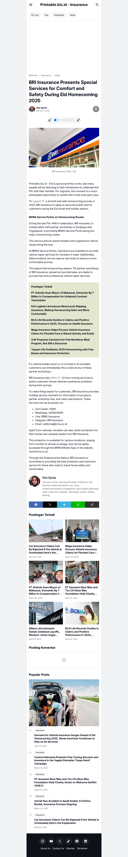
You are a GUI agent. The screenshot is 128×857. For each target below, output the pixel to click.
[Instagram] (42, 841)
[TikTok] (68, 841)
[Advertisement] (64, 47)
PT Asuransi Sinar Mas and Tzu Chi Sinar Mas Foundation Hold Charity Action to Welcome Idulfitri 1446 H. (81, 590)
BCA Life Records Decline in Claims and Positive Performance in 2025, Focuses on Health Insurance (62, 321)
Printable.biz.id (38, 183)
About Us (45, 848)
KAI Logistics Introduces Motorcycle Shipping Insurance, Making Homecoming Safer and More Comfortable (60, 310)
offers (54, 377)
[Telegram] (64, 504)
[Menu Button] (31, 5)
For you (35, 15)
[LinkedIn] (85, 841)
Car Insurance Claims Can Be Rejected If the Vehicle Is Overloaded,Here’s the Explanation (45, 549)
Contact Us (58, 848)
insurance (40, 730)
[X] (50, 504)
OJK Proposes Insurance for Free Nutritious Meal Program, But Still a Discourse (60, 341)
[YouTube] (51, 841)
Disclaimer (82, 848)
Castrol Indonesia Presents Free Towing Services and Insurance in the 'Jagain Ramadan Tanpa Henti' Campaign (66, 760)
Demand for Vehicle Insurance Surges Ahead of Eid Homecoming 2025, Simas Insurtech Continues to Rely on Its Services (64, 738)
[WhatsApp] (78, 504)
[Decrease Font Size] (50, 120)
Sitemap (70, 848)
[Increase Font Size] (78, 120)
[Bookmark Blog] (96, 109)
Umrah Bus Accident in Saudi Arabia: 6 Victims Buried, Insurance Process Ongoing (62, 802)
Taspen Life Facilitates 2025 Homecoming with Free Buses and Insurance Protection (62, 351)
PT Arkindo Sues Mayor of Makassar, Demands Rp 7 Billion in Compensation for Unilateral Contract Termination (62, 296)
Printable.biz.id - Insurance (64, 4)
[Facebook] (36, 504)
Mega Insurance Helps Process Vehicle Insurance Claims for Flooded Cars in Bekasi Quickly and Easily (62, 331)
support (37, 201)
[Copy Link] (92, 504)
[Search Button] (97, 5)
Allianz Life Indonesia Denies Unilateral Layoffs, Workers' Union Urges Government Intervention (44, 631)
